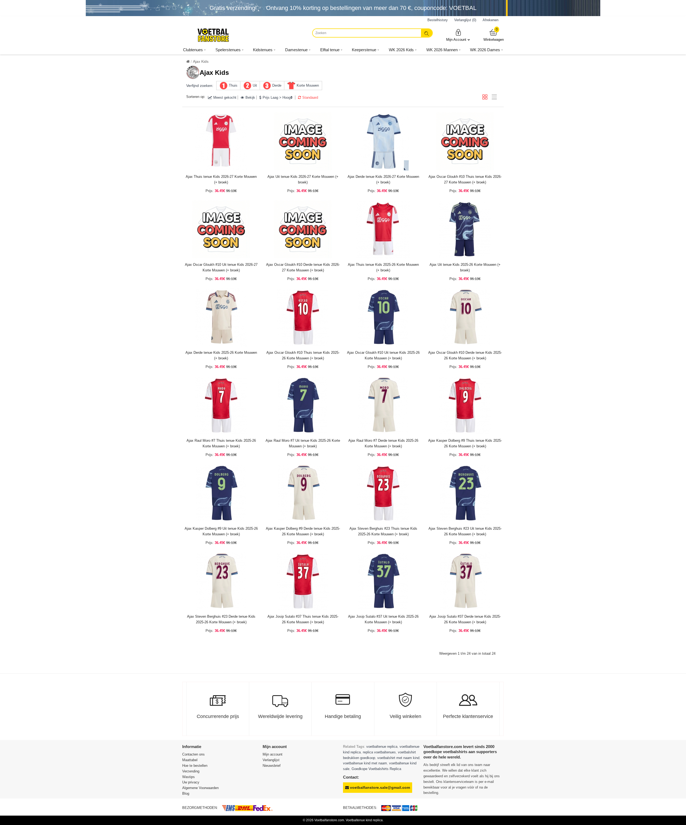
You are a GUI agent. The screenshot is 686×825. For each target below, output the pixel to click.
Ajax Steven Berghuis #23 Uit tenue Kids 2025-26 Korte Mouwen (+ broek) (465, 531)
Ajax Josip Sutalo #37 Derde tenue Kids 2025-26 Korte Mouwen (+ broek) (465, 619)
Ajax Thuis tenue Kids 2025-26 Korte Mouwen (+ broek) (383, 267)
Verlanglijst (271, 760)
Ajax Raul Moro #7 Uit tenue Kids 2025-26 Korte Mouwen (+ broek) (303, 443)
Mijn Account (456, 40)
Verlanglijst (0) (465, 20)
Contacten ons (193, 754)
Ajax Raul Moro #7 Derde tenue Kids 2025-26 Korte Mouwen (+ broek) (383, 443)
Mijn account (272, 754)
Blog (185, 793)
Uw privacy (190, 782)
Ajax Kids (200, 61)
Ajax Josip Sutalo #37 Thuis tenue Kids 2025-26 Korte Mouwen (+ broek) (302, 619)
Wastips (188, 777)
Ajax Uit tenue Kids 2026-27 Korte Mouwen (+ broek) (302, 179)
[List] (494, 97)
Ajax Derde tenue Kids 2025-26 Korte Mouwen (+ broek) (221, 355)
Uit (255, 85)
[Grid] (485, 97)
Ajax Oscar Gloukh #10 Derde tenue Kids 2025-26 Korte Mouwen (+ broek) (465, 355)
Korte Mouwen (308, 85)
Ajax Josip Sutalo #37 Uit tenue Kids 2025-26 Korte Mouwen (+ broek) (383, 619)
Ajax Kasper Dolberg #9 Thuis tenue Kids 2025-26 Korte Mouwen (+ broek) (465, 443)
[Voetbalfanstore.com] (213, 35)
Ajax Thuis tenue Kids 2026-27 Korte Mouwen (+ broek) (221, 179)
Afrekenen (490, 20)
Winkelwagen (493, 35)
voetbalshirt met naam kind (398, 758)
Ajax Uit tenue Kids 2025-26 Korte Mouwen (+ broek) (465, 267)
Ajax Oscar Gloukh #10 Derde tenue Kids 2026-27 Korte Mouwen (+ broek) (303, 267)
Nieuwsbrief (272, 766)
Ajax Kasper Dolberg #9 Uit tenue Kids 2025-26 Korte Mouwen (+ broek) (221, 531)
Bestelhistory (437, 20)
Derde (276, 85)
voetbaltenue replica (381, 747)
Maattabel (189, 760)
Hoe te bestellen (194, 766)
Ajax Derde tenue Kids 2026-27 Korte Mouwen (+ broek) (383, 179)
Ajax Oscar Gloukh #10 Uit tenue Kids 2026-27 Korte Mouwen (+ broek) (221, 267)
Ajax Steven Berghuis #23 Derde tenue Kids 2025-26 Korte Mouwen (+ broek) (221, 619)
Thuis (233, 85)
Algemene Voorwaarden (200, 788)
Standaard (310, 97)
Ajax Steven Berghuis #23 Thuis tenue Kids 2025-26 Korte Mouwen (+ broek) (383, 531)
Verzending (190, 771)
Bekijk (250, 97)
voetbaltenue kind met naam (365, 763)
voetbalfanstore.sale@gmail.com (379, 787)
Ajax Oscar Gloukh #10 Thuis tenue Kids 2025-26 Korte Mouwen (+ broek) (303, 355)
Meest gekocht (224, 97)
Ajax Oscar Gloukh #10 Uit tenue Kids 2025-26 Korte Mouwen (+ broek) (383, 355)
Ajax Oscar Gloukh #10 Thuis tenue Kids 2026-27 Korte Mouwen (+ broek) (465, 179)
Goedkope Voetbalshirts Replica (376, 769)
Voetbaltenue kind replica (364, 820)
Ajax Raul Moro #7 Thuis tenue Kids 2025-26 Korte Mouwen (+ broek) (221, 443)
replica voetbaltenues (379, 752)
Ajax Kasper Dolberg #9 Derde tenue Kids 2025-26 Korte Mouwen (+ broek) (303, 531)
